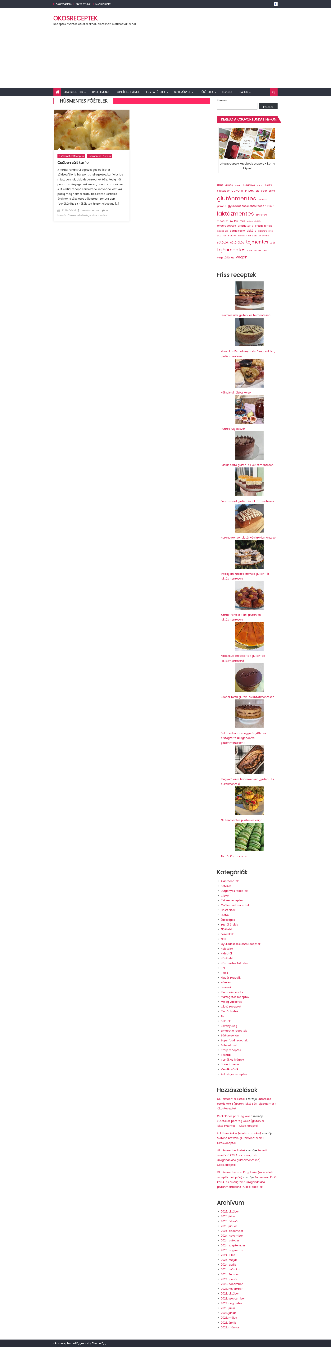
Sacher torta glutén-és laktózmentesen (247, 697)
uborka (266, 250)
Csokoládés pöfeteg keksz (234, 1116)
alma (220, 185)
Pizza (224, 1016)
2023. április (228, 1323)
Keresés (222, 100)
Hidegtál (226, 953)
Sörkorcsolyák (230, 1035)
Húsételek (206, 92)
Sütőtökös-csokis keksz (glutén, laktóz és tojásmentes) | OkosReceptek (247, 1103)
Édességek (228, 920)
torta (249, 250)
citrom (260, 185)
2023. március (230, 1327)
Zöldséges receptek (234, 1074)
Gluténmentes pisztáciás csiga (241, 820)
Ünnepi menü (100, 92)
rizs (224, 235)
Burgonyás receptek (234, 891)
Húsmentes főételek (99, 156)
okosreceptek (226, 226)
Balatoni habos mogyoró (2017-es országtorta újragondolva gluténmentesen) (243, 738)
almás (229, 185)
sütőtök (223, 242)
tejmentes (257, 242)
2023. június (228, 1313)
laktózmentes (235, 213)
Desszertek (228, 910)
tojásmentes (231, 250)
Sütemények (182, 92)
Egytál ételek (155, 92)
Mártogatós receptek (235, 997)
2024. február (230, 1274)
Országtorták (229, 1011)
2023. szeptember (233, 1298)
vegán (241, 257)
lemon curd (261, 214)
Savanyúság (229, 1026)
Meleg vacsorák (231, 1002)
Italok (243, 92)
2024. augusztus (232, 1250)
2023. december (232, 1284)
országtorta (245, 226)
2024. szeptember (233, 1245)
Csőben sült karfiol (73, 162)
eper (264, 190)
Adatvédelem (64, 4)
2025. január (229, 1226)
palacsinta (222, 231)
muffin (234, 221)
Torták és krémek (127, 92)
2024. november (232, 1236)
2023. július (228, 1308)
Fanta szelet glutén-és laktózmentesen (247, 501)
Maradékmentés (232, 992)
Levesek (227, 92)
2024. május (229, 1260)
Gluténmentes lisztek (231, 1099)
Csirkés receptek (232, 900)
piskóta (251, 231)
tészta (257, 250)
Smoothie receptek (234, 1031)
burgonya (249, 185)
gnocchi (262, 199)
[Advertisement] (165, 59)
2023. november (232, 1289)
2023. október (230, 1293)
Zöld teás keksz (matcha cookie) (239, 1133)
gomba (221, 206)
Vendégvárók (229, 1069)
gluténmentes (236, 198)
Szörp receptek (231, 1050)
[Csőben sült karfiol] (91, 130)
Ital (223, 968)
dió (257, 190)
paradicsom (237, 230)
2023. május (229, 1318)
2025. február (229, 1221)
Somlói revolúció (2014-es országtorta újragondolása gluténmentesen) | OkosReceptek (247, 1182)
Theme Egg (99, 1343)
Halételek (227, 949)
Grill (223, 939)
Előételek (227, 929)
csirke (268, 185)
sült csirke (264, 235)
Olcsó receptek (231, 1006)
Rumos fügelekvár (233, 429)
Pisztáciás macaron (234, 856)
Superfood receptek (234, 1040)
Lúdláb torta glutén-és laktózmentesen (247, 465)
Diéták (225, 915)
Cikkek (225, 896)
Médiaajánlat (103, 4)
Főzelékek (227, 934)
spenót (241, 235)
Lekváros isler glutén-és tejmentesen (245, 315)
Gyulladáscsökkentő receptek (241, 944)
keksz (270, 206)
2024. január (229, 1279)
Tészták (226, 1055)
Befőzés (226, 886)
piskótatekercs (265, 231)
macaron (223, 221)
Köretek (226, 982)
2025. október (230, 1211)
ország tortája (263, 225)
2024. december (232, 1231)
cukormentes (242, 190)
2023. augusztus (231, 1303)
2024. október (230, 1240)
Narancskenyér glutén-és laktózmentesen (249, 537)
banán (237, 185)
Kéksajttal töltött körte (236, 392)
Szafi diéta (251, 235)
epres (272, 190)
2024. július (228, 1255)
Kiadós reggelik (231, 978)
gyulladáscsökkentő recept (247, 206)
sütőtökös (237, 242)
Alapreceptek (73, 92)
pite (219, 235)
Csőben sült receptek (71, 156)
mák (242, 221)
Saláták (226, 1021)
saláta (232, 235)
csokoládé (223, 190)
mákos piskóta (254, 221)
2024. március (230, 1269)
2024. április (228, 1265)
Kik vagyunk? (83, 4)
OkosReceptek (75, 18)
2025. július (228, 1216)
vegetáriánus (225, 257)
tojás (272, 242)
